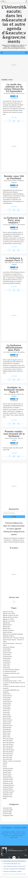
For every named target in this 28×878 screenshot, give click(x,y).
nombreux (12, 93)
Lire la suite (14, 117)
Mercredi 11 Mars (8, 738)
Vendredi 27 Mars (8, 793)
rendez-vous (18, 93)
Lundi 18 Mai (6, 699)
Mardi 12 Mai (7, 718)
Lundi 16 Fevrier (7, 695)
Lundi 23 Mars (7, 703)
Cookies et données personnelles (17, 835)
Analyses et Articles (8, 630)
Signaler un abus (5, 833)
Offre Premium (6, 835)
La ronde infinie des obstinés (11, 669)
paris (7, 224)
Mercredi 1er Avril (8, 746)
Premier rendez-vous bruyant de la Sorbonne (14, 433)
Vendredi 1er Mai (8, 783)
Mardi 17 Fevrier (7, 720)
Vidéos (5, 798)
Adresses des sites (8, 611)
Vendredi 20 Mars (8, 787)
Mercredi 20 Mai (7, 748)
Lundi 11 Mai (6, 694)
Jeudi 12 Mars (7, 649)
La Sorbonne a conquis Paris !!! (14, 259)
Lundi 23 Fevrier (7, 701)
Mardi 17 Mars (7, 722)
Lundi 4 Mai (6, 710)
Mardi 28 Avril (7, 729)
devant (5, 180)
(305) (7, 810)
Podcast (5, 763)
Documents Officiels (9, 647)
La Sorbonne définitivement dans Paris (14, 347)
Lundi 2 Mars (6, 707)
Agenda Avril (6, 623)
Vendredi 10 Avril (8, 778)
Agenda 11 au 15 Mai (9, 613)
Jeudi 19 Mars (7, 654)
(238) (7, 812)
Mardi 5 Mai (6, 735)
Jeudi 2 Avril (6, 660)
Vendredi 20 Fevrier (8, 785)
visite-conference (21, 224)
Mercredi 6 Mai (7, 757)
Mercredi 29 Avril (8, 753)
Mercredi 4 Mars (8, 755)
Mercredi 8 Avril (7, 759)
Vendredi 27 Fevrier (8, 791)
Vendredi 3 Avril (7, 794)
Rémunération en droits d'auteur (19, 833)
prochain (15, 438)
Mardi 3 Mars (7, 733)
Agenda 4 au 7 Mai (8, 619)
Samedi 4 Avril (7, 772)
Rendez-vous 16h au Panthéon (14, 177)
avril (4, 224)
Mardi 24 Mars (7, 727)
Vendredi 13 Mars (8, 779)
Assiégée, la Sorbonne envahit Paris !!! (14, 389)
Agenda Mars (6, 628)
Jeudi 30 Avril (6, 662)
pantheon (14, 180)
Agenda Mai (6, 626)
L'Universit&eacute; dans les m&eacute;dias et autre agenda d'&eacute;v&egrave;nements (14, 24)
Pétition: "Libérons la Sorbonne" (12, 761)
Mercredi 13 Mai (7, 740)
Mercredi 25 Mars (8, 751)
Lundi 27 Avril (6, 705)
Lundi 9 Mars (6, 714)
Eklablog (24, 827)
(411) (7, 808)
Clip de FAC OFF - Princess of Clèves (13, 638)
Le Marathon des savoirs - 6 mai (12, 681)
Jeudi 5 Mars (6, 664)
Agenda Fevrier (7, 624)
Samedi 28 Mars (7, 770)
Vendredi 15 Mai (7, 781)
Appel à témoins (7, 632)
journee (8, 93)
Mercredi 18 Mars (8, 744)
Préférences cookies (14, 837)
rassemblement (20, 180)
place (9, 224)
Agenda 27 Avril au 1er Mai (10, 615)
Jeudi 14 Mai (6, 651)
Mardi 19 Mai (7, 723)
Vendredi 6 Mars (7, 796)
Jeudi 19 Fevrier (7, 652)
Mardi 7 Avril (6, 737)
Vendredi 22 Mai (7, 789)
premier (10, 438)
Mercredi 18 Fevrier (8, 742)
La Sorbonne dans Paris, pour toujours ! (14, 220)
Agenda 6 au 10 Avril (9, 621)
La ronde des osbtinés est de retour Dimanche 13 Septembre (14, 88)
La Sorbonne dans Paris (9, 671)
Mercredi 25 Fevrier (8, 750)
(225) (7, 813)
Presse (5, 765)
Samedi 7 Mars (7, 774)
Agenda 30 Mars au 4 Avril (10, 617)
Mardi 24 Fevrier (7, 725)
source (22, 93)
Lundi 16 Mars (7, 697)
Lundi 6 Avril (6, 712)
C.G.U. (10, 833)
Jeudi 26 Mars (7, 658)
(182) (8, 815)
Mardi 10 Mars (7, 716)
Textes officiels (7, 776)
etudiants (10, 180)
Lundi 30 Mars (7, 709)
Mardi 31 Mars (7, 731)
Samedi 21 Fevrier (8, 768)
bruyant (6, 438)
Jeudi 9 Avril (6, 667)
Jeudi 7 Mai (6, 666)
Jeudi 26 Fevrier (7, 656)
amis (5, 93)
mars (4, 352)
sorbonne (14, 352)
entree (9, 262)
